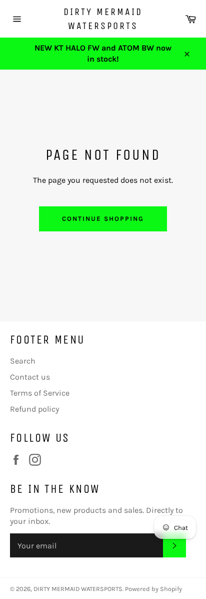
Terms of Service (40, 393)
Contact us (30, 377)
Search (23, 361)
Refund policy (34, 409)
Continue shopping (103, 218)
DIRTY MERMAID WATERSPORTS (103, 19)
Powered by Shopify (153, 588)
